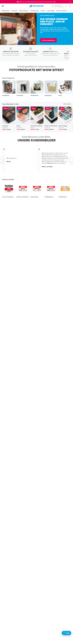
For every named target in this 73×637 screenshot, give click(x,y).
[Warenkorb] (70, 6)
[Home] (36, 6)
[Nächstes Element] (70, 11)
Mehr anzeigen (67, 103)
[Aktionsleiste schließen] (70, 2)
